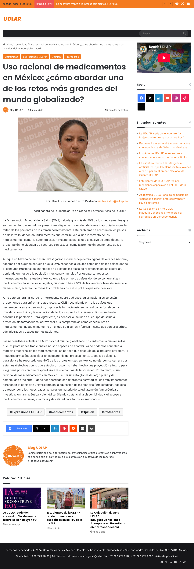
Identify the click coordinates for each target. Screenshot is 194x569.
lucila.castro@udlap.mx (113, 201)
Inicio (8, 44)
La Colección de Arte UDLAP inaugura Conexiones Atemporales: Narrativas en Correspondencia (107, 520)
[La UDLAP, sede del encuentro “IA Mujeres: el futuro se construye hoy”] (22, 498)
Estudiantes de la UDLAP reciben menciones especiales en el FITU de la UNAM (65, 518)
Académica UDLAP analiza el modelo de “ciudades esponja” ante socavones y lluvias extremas (163, 198)
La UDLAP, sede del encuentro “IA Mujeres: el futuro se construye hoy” (20, 516)
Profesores (72, 56)
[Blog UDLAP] (12, 18)
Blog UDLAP (16, 110)
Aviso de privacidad (166, 556)
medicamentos (62, 412)
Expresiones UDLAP (35, 56)
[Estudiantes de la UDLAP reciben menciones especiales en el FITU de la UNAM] (66, 498)
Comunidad (20, 44)
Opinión (56, 56)
